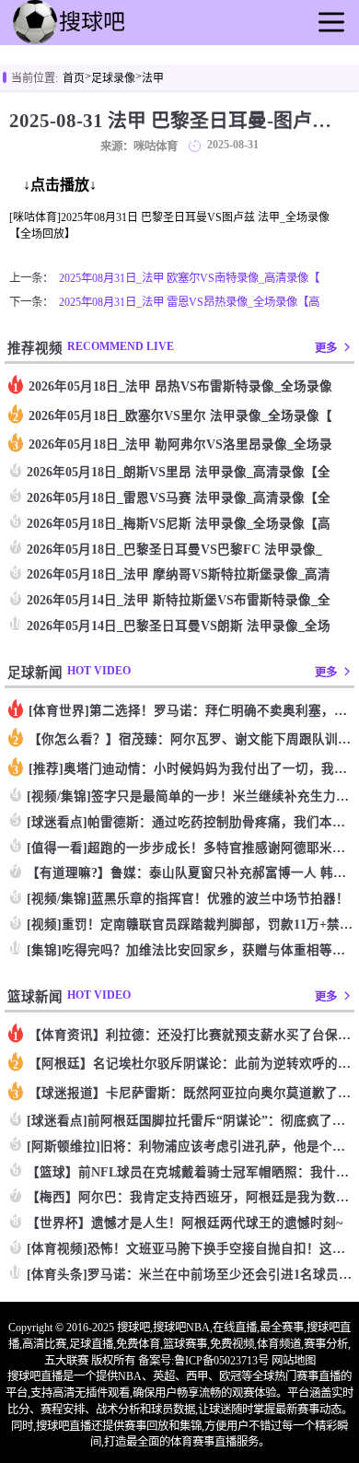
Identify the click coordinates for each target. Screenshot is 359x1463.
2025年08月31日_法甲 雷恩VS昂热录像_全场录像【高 (189, 302)
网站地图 (294, 1360)
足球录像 (113, 78)
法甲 (153, 78)
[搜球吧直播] (101, 42)
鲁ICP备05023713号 (221, 1360)
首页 (74, 78)
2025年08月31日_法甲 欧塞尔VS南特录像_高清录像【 (189, 278)
